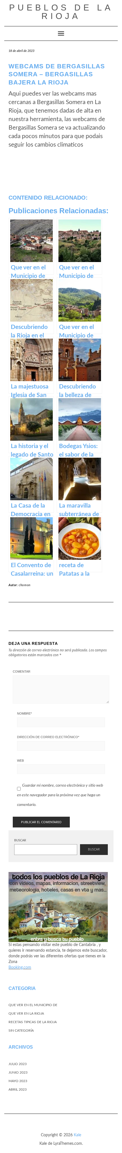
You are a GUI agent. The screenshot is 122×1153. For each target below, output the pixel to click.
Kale (77, 1135)
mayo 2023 (18, 1081)
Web (20, 760)
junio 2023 (18, 1072)
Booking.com (20, 968)
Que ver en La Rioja (26, 1013)
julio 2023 (18, 1064)
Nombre (24, 713)
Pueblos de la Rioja (61, 12)
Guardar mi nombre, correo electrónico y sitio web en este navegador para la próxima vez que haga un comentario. (60, 795)
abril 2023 (18, 1089)
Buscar (20, 840)
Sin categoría (21, 1030)
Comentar (21, 671)
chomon (25, 585)
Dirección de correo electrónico (48, 737)
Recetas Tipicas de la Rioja (33, 1022)
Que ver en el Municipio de (33, 1005)
